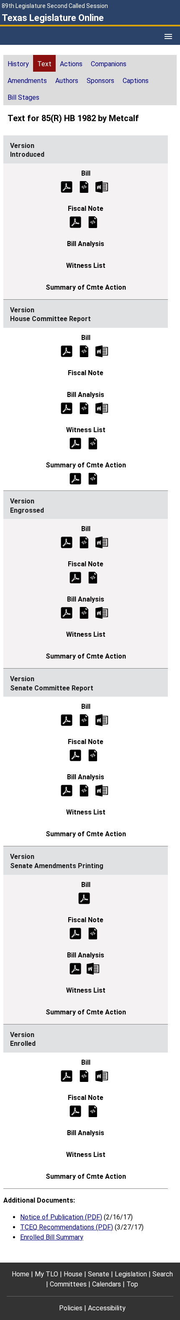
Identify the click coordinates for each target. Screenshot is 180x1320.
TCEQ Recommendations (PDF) (66, 1227)
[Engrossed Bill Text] (84, 542)
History (18, 64)
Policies (70, 1308)
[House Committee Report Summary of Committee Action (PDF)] (75, 478)
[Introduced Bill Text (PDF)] (66, 186)
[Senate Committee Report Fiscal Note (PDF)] (75, 755)
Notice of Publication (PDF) (61, 1217)
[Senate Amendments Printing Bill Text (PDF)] (84, 898)
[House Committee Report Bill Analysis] (84, 408)
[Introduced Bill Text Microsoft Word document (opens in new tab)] (101, 186)
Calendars (106, 1284)
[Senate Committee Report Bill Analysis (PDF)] (66, 790)
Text (44, 64)
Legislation (131, 1274)
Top (132, 1284)
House (73, 1274)
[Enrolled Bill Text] (84, 1075)
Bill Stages (23, 97)
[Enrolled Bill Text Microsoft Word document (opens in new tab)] (101, 1075)
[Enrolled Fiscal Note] (93, 1111)
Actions (71, 64)
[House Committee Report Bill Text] (84, 351)
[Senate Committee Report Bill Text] (84, 720)
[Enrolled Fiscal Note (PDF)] (75, 1111)
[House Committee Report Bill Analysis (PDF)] (66, 408)
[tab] (18, 63)
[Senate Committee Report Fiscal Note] (93, 755)
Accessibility (107, 1308)
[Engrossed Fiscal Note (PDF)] (75, 577)
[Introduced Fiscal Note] (93, 222)
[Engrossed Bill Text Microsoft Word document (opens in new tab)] (101, 542)
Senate (98, 1274)
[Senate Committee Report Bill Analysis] (84, 790)
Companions (108, 64)
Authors (66, 81)
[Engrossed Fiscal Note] (93, 577)
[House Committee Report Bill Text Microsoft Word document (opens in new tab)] (101, 351)
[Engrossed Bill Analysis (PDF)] (66, 613)
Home (20, 1274)
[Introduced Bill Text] (84, 186)
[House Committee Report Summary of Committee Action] (93, 478)
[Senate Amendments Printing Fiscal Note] (93, 933)
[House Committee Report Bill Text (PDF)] (66, 351)
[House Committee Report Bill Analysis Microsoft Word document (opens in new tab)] (101, 408)
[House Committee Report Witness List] (93, 443)
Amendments (27, 81)
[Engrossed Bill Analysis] (84, 613)
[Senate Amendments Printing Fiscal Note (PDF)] (75, 933)
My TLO (46, 1274)
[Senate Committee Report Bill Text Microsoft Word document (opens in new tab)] (101, 720)
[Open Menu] (168, 36)
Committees (68, 1284)
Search (162, 1274)
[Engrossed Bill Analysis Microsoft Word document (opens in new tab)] (101, 613)
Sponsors (100, 81)
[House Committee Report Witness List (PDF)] (75, 443)
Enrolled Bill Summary (51, 1237)
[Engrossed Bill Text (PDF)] (66, 542)
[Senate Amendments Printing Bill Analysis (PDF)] (75, 968)
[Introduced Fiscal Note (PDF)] (75, 222)
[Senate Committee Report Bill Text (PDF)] (66, 720)
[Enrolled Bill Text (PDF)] (66, 1075)
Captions (136, 81)
